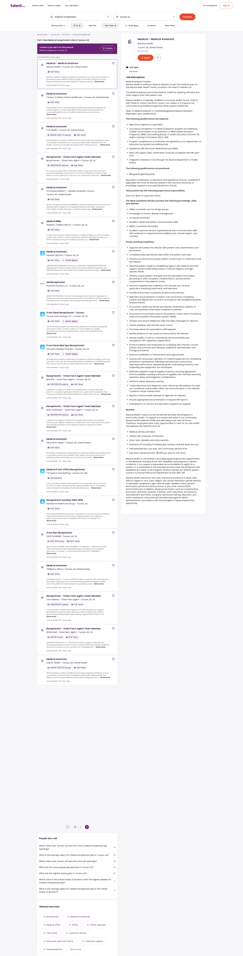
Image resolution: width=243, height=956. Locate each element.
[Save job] (113, 63)
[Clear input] (108, 16)
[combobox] (80, 16)
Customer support (94, 941)
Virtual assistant (54, 949)
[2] (87, 827)
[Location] (143, 16)
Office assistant (98, 924)
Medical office (53, 924)
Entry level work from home (59, 941)
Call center (51, 933)
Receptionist (52, 916)
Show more (99, 81)
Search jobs (42, 34)
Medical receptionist (80, 916)
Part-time (66, 34)
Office (75, 924)
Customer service (77, 933)
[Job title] (77, 16)
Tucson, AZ (54, 34)
